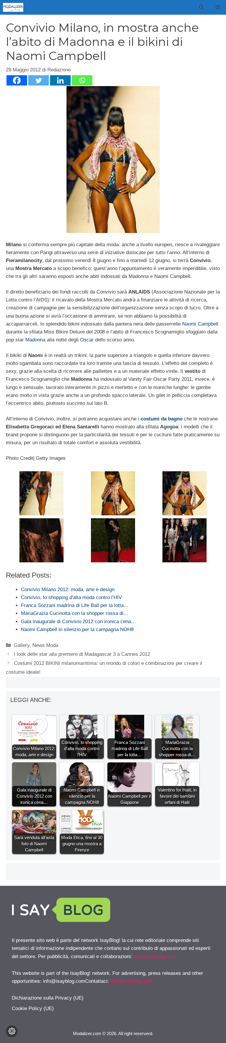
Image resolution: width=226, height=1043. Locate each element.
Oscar (87, 340)
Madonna (35, 340)
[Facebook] (16, 80)
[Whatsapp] (82, 80)
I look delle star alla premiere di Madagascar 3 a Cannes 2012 (82, 654)
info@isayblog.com (155, 956)
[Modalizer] (13, 7)
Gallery (21, 645)
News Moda (45, 645)
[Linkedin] (60, 80)
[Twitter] (38, 80)
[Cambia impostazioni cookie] (12, 1031)
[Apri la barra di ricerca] (201, 7)
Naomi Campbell (200, 324)
